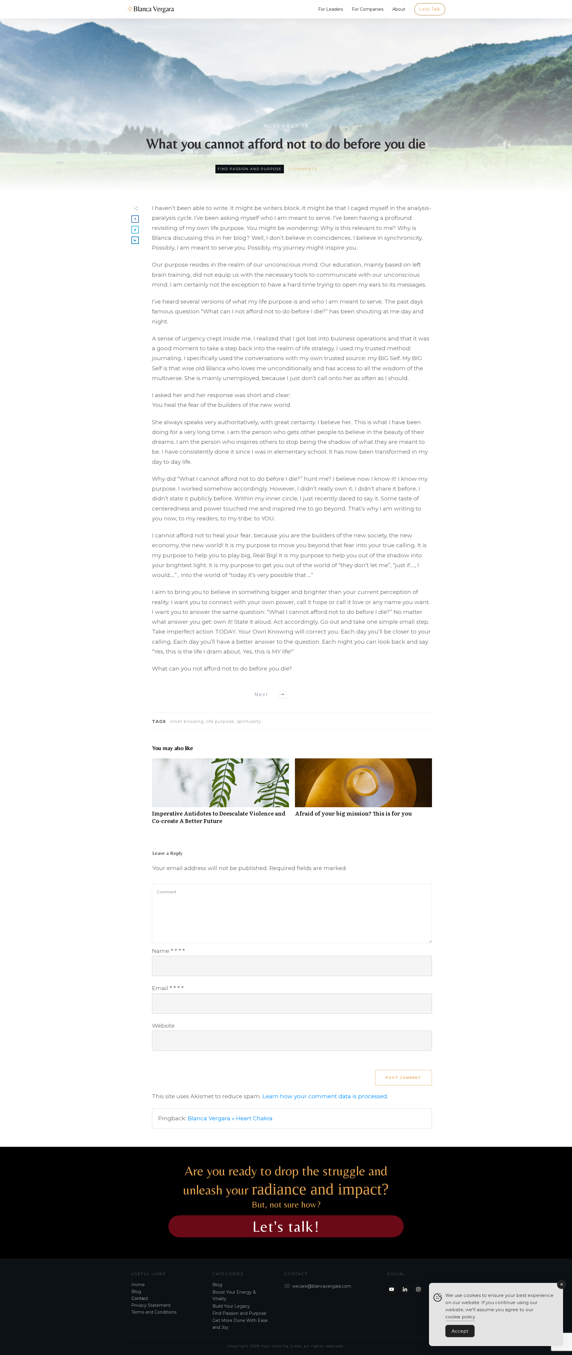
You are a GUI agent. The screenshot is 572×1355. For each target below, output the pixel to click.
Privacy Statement (151, 1305)
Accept (460, 1331)
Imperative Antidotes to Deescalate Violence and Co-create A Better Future (220, 794)
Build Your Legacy (231, 1306)
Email (168, 988)
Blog (136, 1291)
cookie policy (460, 1317)
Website (163, 1025)
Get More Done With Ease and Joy (240, 1324)
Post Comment (403, 1078)
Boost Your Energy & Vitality (234, 1295)
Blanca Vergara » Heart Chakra (230, 1118)
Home (138, 1284)
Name (168, 951)
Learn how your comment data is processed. (325, 1096)
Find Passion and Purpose (250, 169)
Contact (139, 1298)
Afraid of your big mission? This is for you (363, 794)
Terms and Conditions (153, 1312)
